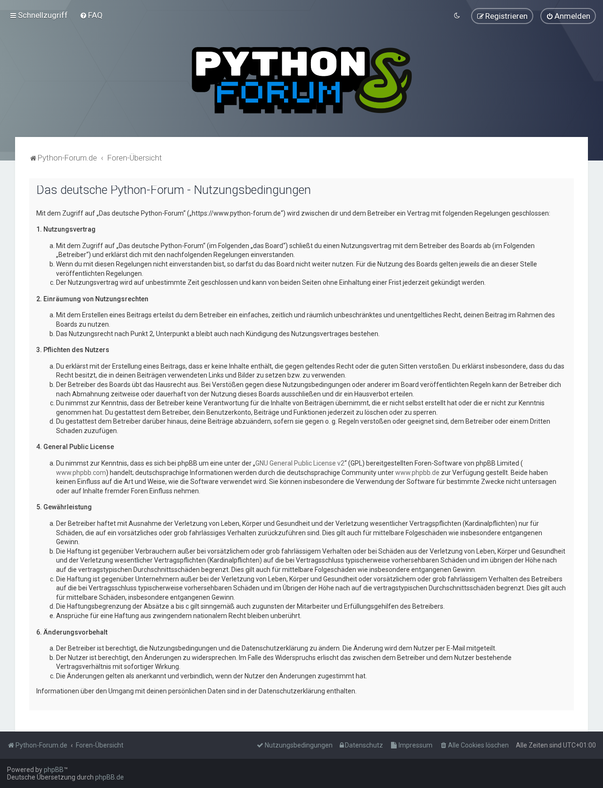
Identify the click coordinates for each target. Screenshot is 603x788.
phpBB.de (109, 777)
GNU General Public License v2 (299, 463)
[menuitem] (91, 15)
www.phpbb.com (81, 472)
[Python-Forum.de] (302, 80)
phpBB (54, 769)
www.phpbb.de (417, 472)
